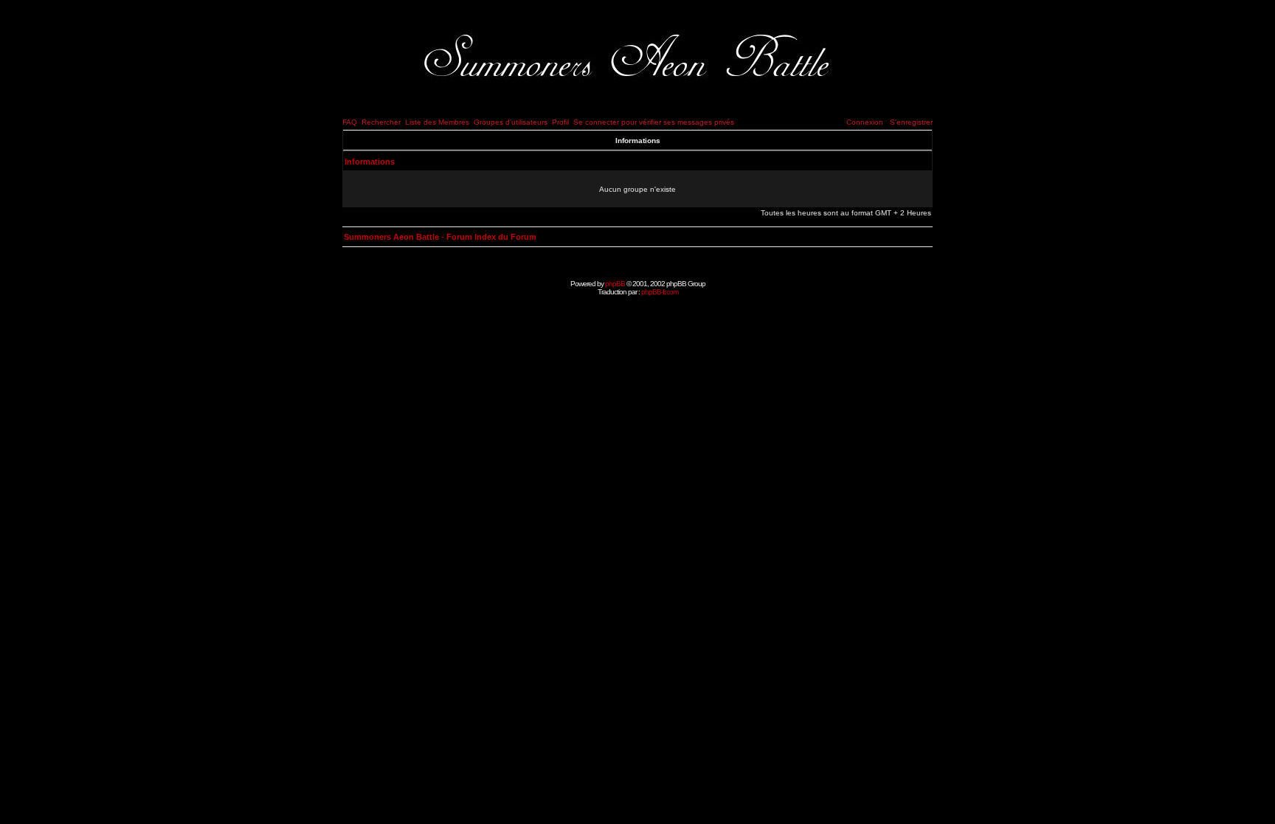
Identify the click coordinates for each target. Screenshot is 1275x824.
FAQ (349, 122)
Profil (560, 122)
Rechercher (381, 122)
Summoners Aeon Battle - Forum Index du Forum (440, 236)
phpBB (615, 284)
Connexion (864, 122)
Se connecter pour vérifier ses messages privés (653, 122)
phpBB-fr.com (659, 292)
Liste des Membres (437, 122)
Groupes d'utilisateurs (510, 122)
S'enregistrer (911, 122)
